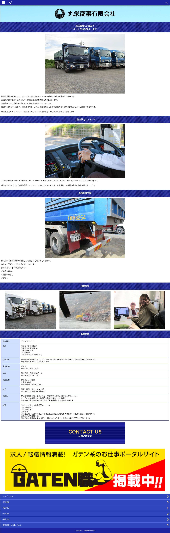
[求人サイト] (85, 490)
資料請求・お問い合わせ (12, 525)
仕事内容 (5, 514)
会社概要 (5, 502)
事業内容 (5, 508)
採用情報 (5, 519)
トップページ (7, 496)
